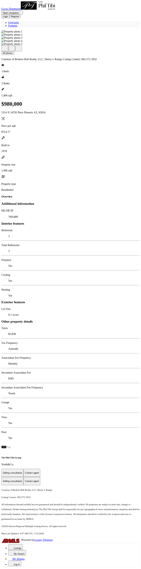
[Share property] (18, 48)
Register (15, 16)
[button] (70, 31)
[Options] (4, 48)
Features (12, 25)
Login (5, 16)
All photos (8, 53)
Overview (13, 22)
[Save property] (11, 48)
